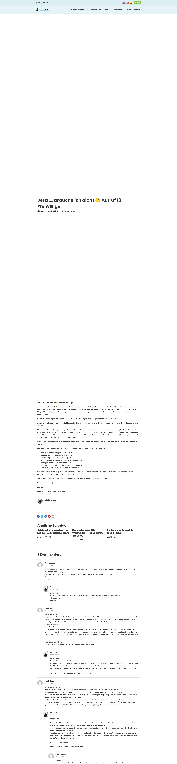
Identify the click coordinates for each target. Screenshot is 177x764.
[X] (42, 516)
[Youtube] (44, 2)
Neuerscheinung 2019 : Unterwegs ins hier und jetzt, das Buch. (87, 533)
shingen (50, 500)
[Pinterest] (49, 516)
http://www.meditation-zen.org (65, 666)
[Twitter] (39, 2)
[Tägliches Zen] (42, 9)
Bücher (105, 10)
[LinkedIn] (45, 516)
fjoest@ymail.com (56, 642)
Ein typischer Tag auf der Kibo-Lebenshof (120, 531)
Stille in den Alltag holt (76, 10)
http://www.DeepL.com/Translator (74, 747)
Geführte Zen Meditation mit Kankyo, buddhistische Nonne (53, 531)
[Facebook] (36, 2)
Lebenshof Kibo (92, 10)
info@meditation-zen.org (108, 728)
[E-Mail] (53, 516)
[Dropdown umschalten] (100, 9)
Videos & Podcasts (133, 10)
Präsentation (117, 10)
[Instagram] (41, 2)
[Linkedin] (47, 2)
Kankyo (53, 587)
